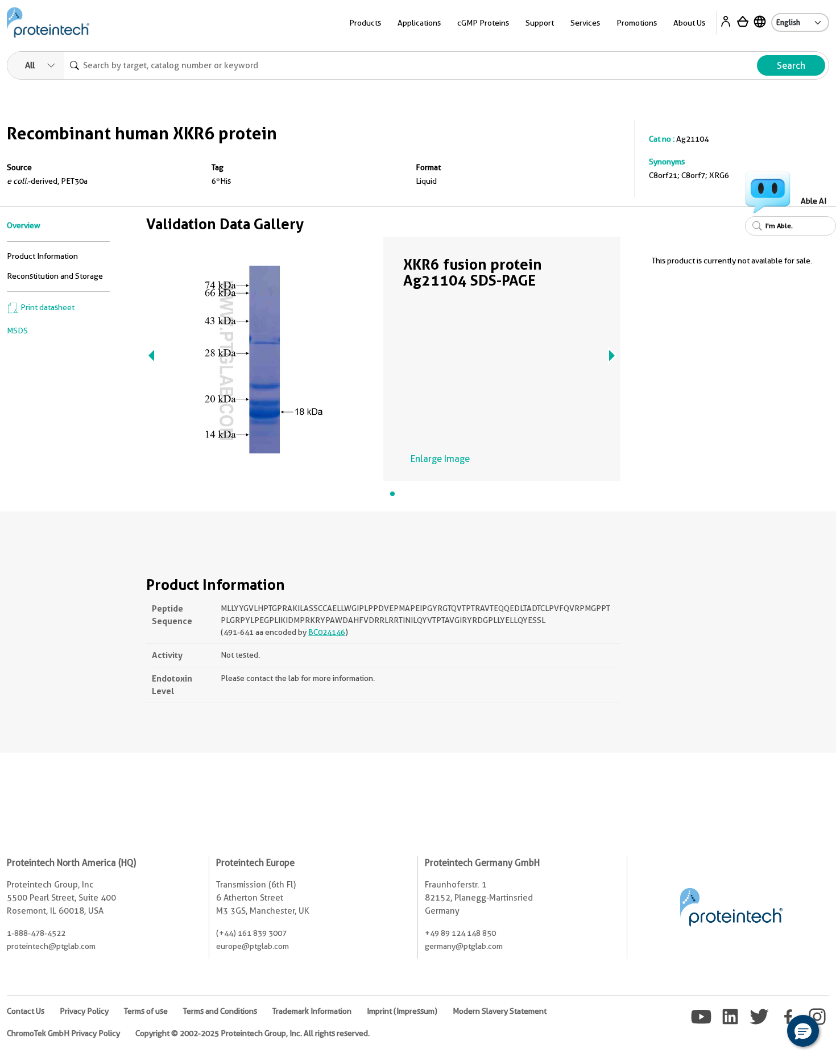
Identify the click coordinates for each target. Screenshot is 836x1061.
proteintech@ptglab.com (51, 946)
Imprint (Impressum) (402, 1010)
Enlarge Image (440, 458)
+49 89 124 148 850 (460, 933)
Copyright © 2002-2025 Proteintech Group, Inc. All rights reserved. (252, 1033)
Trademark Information (311, 1010)
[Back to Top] (768, 1032)
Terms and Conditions (220, 1010)
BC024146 (326, 632)
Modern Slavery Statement (500, 1010)
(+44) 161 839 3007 (251, 933)
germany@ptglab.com (464, 946)
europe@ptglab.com (252, 946)
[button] (803, 1031)
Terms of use (146, 1010)
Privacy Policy (84, 1010)
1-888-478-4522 (36, 933)
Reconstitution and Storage (55, 275)
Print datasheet (47, 307)
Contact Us (25, 1010)
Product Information (42, 256)
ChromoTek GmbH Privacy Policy (63, 1033)
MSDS (17, 330)
